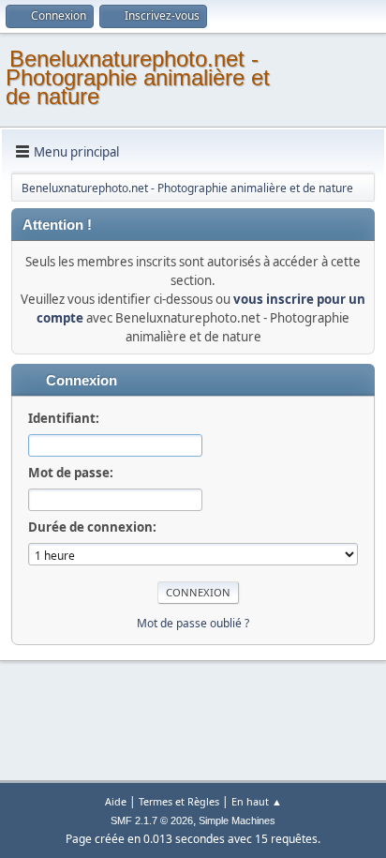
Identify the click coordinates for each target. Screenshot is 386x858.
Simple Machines (237, 820)
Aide (115, 801)
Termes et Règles (179, 801)
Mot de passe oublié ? (193, 623)
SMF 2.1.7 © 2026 (152, 820)
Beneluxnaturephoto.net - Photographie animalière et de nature (138, 77)
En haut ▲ (256, 801)
